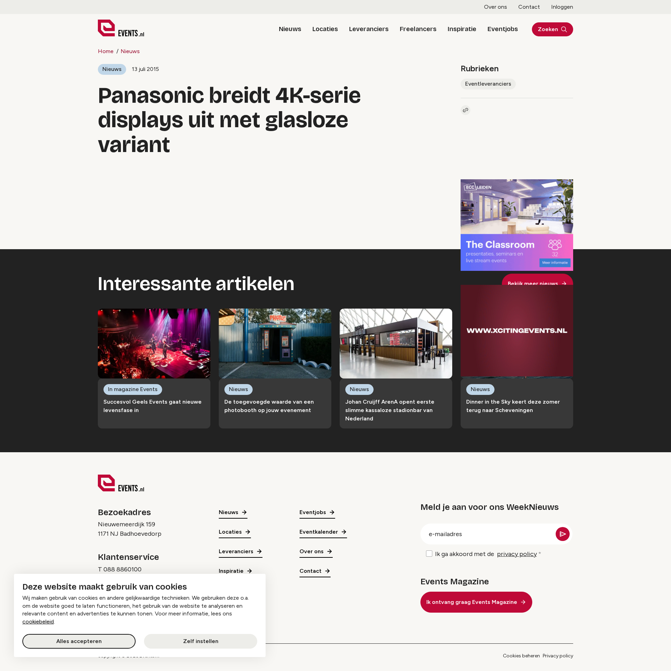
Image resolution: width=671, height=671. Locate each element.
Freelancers (418, 29)
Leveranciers (369, 29)
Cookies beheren (521, 656)
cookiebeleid (38, 621)
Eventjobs (503, 29)
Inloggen (562, 6)
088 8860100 (122, 569)
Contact (529, 6)
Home (106, 51)
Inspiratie (462, 29)
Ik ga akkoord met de (486, 554)
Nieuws (290, 29)
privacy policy (517, 554)
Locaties (325, 29)
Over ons (495, 6)
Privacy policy (558, 656)
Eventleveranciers (488, 83)
